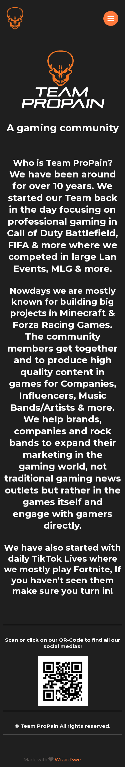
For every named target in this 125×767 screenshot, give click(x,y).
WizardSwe (68, 759)
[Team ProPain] (15, 18)
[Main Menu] (110, 18)
